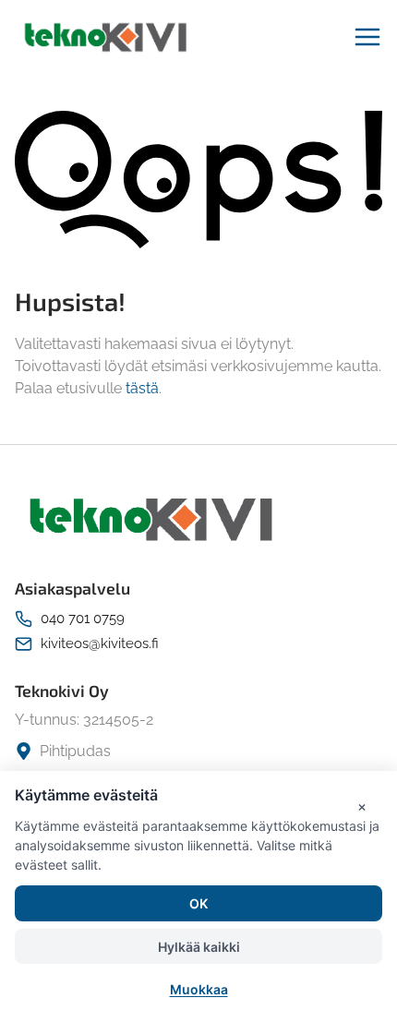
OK (198, 903)
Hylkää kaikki (199, 947)
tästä (142, 388)
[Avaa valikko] (367, 37)
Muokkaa (199, 989)
